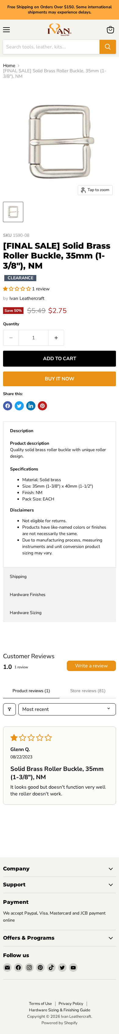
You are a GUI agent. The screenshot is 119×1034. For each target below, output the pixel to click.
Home (9, 65)
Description (21, 431)
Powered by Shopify (59, 1023)
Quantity (11, 324)
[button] (17, 289)
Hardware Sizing (25, 613)
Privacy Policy (71, 1003)
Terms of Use (40, 1003)
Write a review (91, 665)
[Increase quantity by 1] (56, 338)
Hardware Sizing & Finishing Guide (59, 1010)
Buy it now (59, 378)
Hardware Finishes (27, 595)
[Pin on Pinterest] (42, 405)
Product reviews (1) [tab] (31, 690)
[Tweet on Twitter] (19, 405)
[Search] (107, 47)
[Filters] (9, 709)
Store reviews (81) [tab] (88, 690)
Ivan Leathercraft (26, 298)
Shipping (18, 576)
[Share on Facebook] (7, 405)
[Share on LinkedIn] (30, 405)
